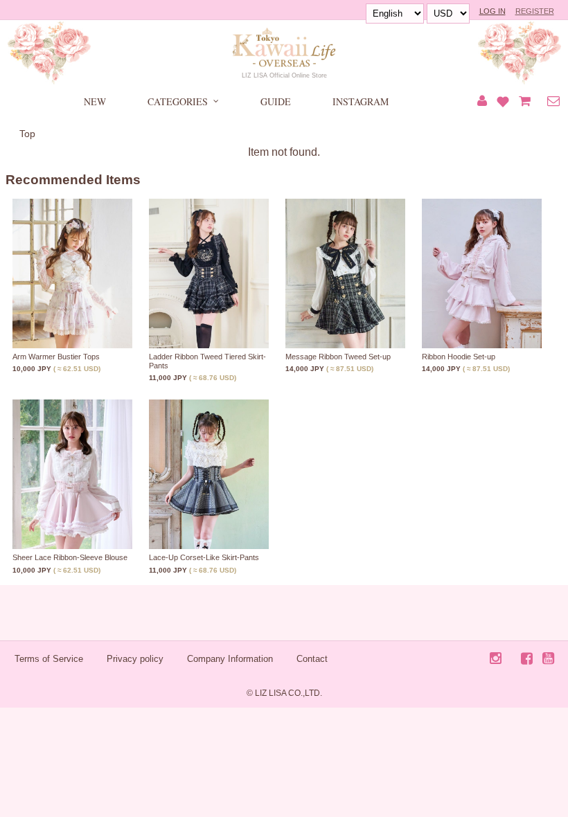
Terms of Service (49, 659)
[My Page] (482, 102)
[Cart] (525, 102)
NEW (95, 101)
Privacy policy (135, 659)
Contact (312, 659)
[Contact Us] (553, 102)
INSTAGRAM (360, 101)
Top (27, 133)
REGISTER (534, 11)
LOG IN (492, 11)
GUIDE (275, 101)
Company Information (230, 659)
